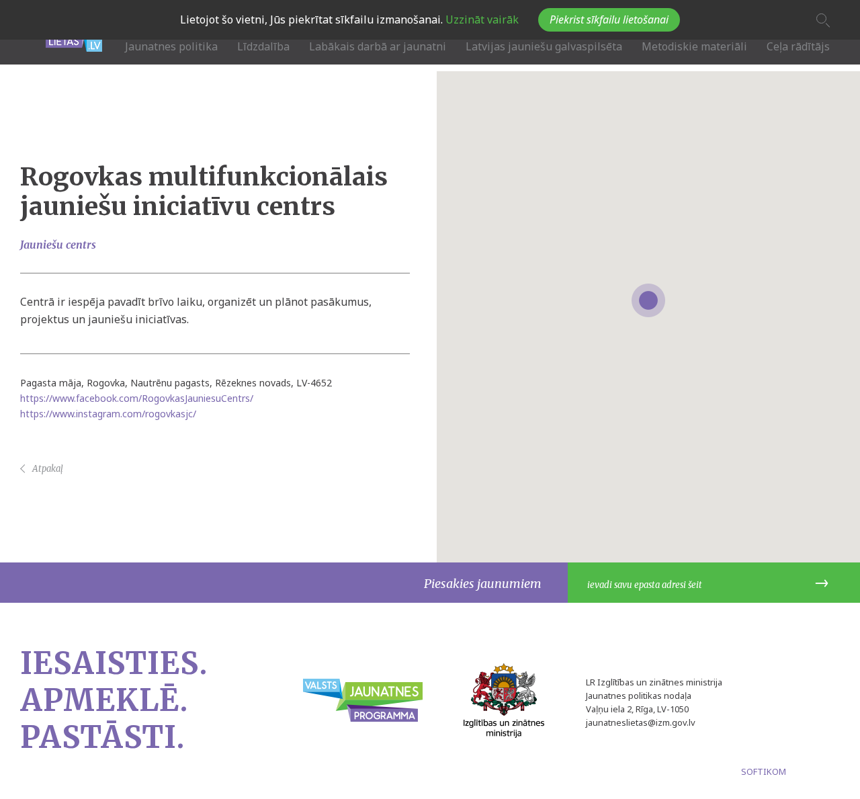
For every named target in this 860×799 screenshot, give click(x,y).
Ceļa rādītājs (798, 46)
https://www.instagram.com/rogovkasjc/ (108, 413)
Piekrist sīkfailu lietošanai (609, 19)
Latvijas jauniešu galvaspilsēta (544, 46)
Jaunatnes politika (171, 46)
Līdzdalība (263, 46)
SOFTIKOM (763, 771)
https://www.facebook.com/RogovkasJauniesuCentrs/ (136, 398)
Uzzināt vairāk (481, 19)
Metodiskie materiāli (694, 46)
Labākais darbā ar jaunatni (377, 46)
